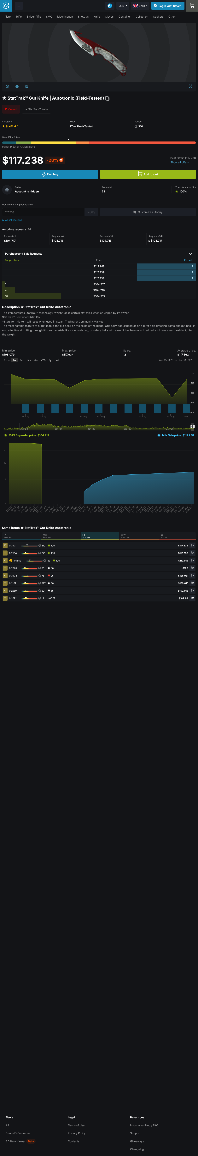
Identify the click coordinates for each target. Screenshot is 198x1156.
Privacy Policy (77, 1133)
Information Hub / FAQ (144, 1125)
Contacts (73, 1141)
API (8, 1125)
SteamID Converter (18, 1133)
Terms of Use (76, 1125)
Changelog (137, 1149)
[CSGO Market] (6, 6)
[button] (8, 16)
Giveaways (137, 1141)
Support (135, 1133)
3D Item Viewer (15, 1141)
